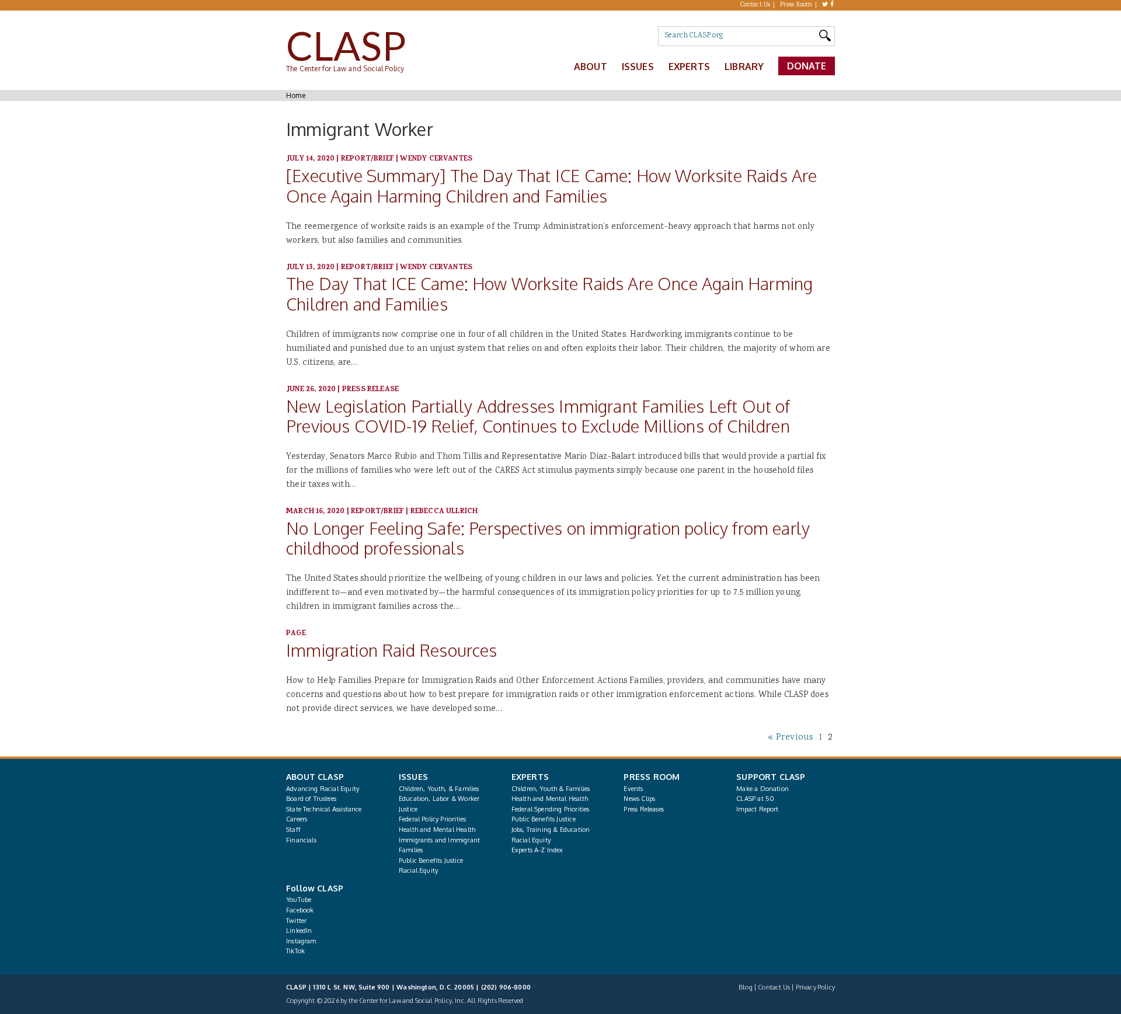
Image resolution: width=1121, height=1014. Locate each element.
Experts (689, 66)
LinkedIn (299, 930)
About (590, 66)
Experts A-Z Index (537, 850)
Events (633, 789)
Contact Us (755, 5)
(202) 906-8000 (506, 987)
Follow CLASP (314, 888)
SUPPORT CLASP (770, 777)
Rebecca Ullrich (444, 512)
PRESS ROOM (652, 777)
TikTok (295, 951)
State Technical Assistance (324, 809)
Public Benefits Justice (431, 860)
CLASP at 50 (755, 799)
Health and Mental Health (437, 829)
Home (295, 95)
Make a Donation (762, 789)
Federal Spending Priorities (550, 809)
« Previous (790, 737)
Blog (746, 987)
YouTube (298, 899)
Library (744, 66)
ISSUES (413, 777)
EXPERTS (530, 777)
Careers (296, 819)
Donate (807, 66)
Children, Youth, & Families (439, 789)
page (296, 634)
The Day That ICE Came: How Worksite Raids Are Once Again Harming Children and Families (549, 294)
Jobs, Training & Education (550, 829)
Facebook (300, 910)
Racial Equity (418, 870)
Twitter (296, 921)
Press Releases (643, 809)
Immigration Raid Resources (391, 650)
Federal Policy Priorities (432, 819)
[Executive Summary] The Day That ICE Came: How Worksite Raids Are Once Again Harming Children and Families (551, 186)
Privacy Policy (815, 987)
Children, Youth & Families (550, 789)
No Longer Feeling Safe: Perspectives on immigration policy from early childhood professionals (548, 538)
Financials (301, 840)
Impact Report (757, 809)
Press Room (796, 5)
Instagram (301, 941)
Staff (293, 829)
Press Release (370, 390)
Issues (638, 66)
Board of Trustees (311, 799)
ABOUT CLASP (315, 777)
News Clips (639, 799)
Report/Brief (367, 159)
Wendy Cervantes (436, 159)
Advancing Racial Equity (322, 789)
